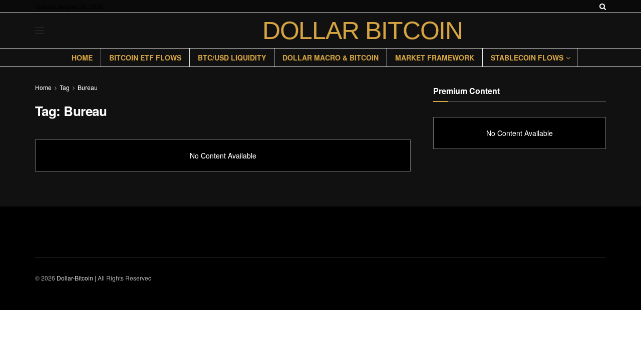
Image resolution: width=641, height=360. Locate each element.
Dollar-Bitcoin (75, 278)
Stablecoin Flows (527, 57)
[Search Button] (602, 6)
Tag (65, 87)
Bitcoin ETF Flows (145, 57)
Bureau (88, 87)
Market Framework (434, 57)
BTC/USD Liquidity (232, 57)
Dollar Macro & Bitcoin (330, 57)
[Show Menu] (39, 30)
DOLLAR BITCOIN (362, 30)
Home (82, 57)
